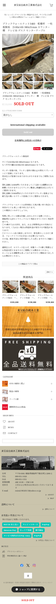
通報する (49, 272)
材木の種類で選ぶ (17, 384)
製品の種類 (14, 391)
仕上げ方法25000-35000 (12, 110)
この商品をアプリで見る (28, 264)
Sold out (28, 132)
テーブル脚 (14, 399)
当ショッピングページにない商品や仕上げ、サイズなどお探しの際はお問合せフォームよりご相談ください (28, 15)
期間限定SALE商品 (17, 407)
